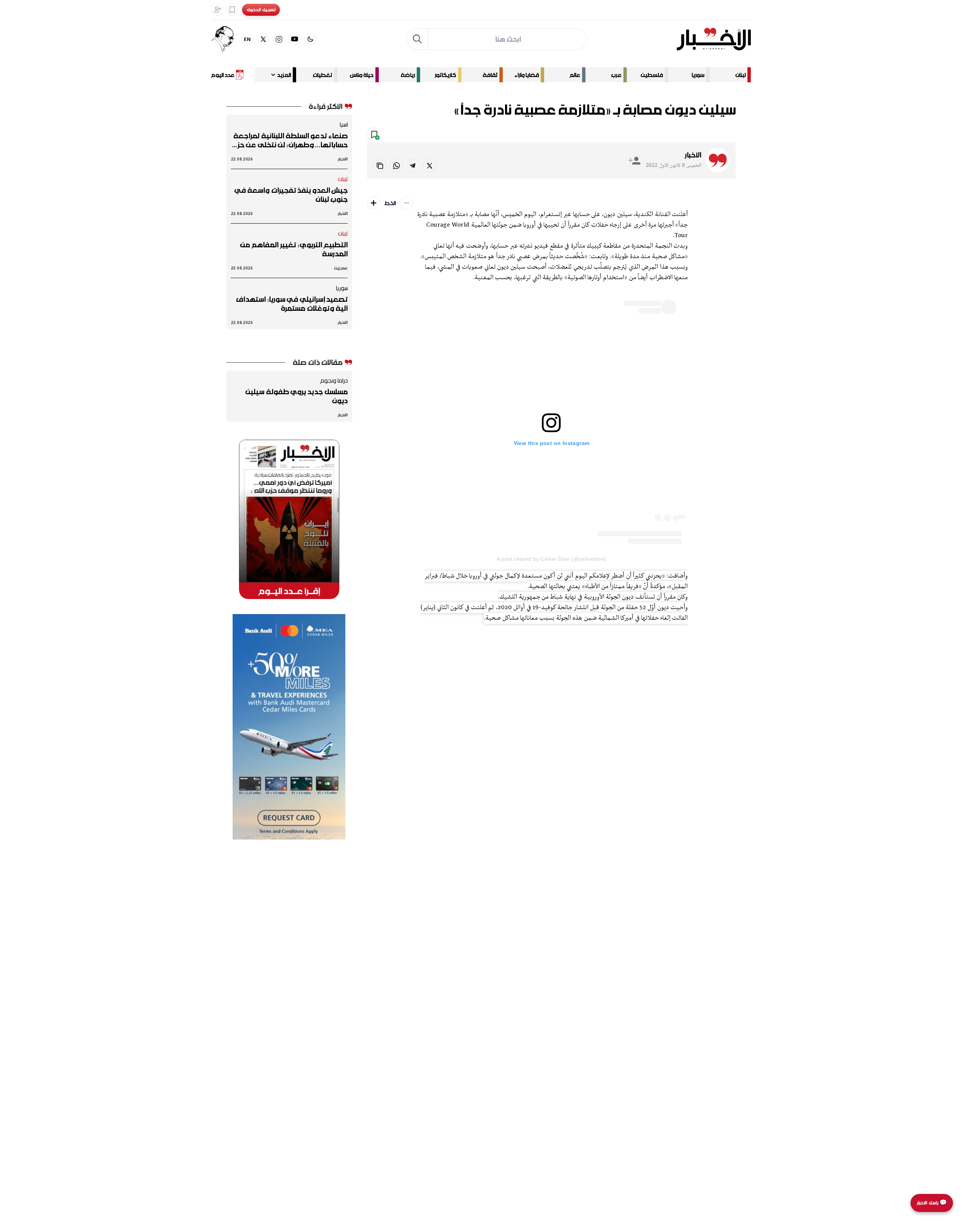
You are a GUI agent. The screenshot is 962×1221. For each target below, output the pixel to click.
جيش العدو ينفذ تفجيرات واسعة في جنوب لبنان (291, 195)
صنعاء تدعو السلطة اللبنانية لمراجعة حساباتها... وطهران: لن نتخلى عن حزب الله (290, 140)
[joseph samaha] (226, 39)
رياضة (408, 75)
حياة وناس (362, 75)
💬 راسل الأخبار (932, 1203)
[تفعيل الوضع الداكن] (310, 39)
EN (247, 38)
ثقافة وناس (715, 135)
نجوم (682, 135)
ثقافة (490, 75)
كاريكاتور (445, 75)
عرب (616, 75)
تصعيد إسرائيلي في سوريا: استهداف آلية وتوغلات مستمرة (292, 304)
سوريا (697, 75)
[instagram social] (279, 39)
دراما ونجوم (334, 380)
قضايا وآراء (526, 75)
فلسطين (652, 75)
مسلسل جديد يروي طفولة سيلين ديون (296, 396)
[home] (714, 39)
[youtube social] (295, 39)
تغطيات (322, 75)
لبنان (740, 75)
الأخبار (693, 155)
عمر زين (341, 268)
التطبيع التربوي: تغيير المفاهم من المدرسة (294, 249)
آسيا (343, 124)
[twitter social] (263, 39)
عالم (575, 75)
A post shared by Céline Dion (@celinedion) (552, 559)
